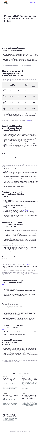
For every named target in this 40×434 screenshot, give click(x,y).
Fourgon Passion (27, 264)
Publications (32, 2)
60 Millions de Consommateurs (15, 317)
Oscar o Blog (25, 210)
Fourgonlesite (28, 120)
